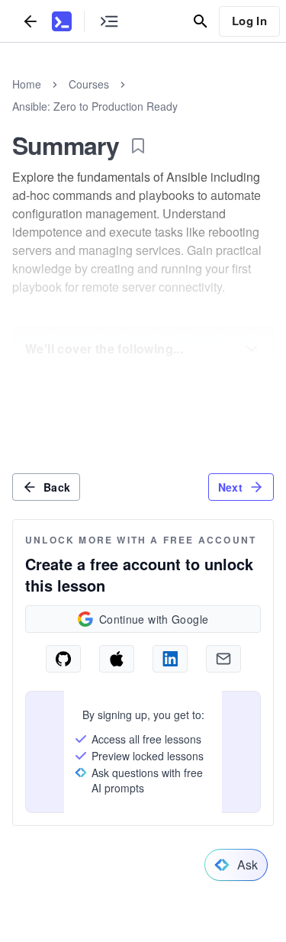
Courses (89, 84)
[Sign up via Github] (63, 659)
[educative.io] (62, 21)
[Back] (30, 21)
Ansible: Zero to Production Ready (95, 106)
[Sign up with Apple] (116, 659)
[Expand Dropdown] (251, 349)
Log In (249, 20)
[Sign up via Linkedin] (170, 659)
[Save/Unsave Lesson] (138, 146)
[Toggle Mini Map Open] (109, 21)
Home (26, 84)
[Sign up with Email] (223, 659)
